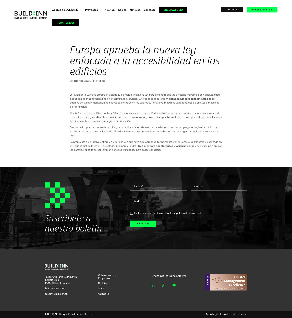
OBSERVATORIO (173, 9)
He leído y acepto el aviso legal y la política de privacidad (167, 213)
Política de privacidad (235, 314)
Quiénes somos (107, 275)
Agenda (110, 9)
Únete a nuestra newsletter (169, 276)
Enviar (143, 223)
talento (232, 10)
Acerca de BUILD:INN (65, 9)
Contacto (149, 9)
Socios (122, 9)
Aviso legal (212, 314)
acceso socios (262, 10)
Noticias (135, 9)
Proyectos (91, 9)
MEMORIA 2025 (65, 22)
